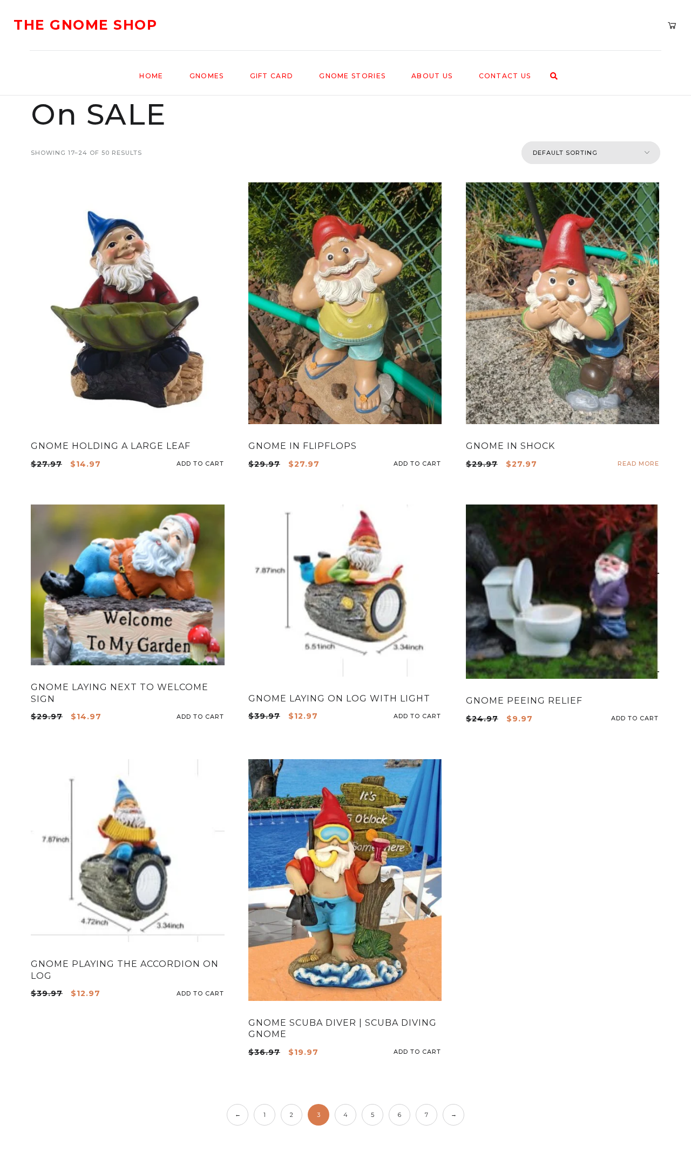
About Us (431, 76)
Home (151, 76)
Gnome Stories (352, 76)
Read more (638, 464)
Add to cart (221, 464)
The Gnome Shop (85, 25)
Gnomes (206, 76)
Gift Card (272, 76)
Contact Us (505, 76)
